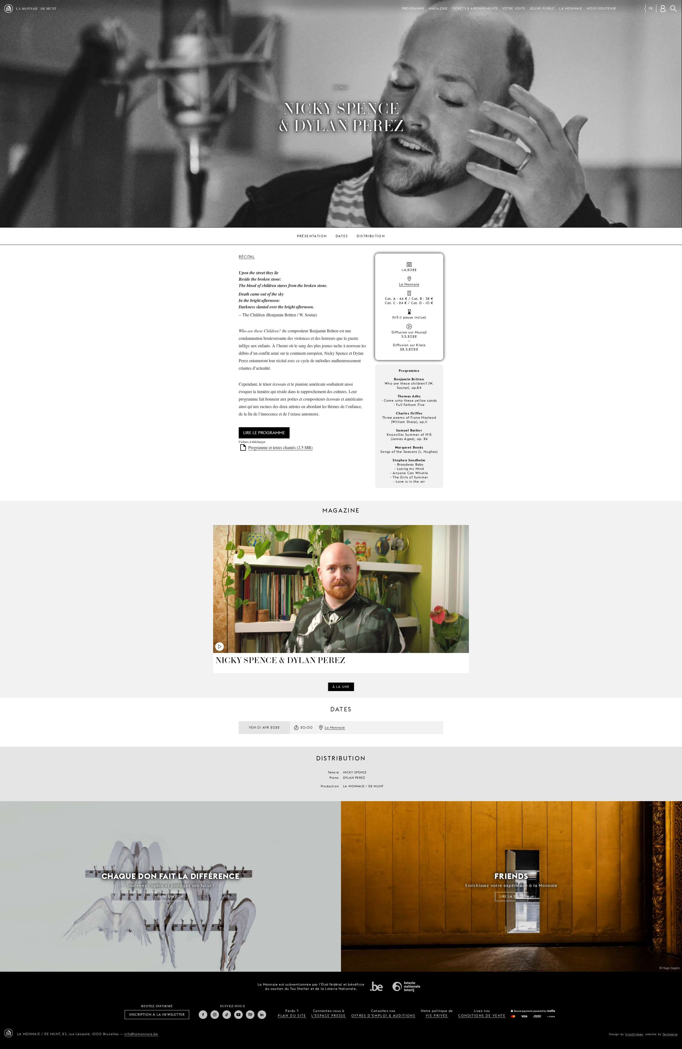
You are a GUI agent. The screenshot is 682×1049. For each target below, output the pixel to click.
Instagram (214, 1014)
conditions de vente (482, 1016)
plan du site (292, 1016)
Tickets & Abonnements (475, 8)
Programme (413, 8)
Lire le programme (264, 432)
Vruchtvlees (634, 1034)
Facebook (203, 1014)
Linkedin (262, 1014)
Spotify (250, 1014)
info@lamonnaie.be (141, 1034)
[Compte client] (663, 8)
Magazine (438, 8)
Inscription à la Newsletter (157, 1014)
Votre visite (513, 8)
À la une (341, 687)
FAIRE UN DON (170, 896)
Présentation (312, 236)
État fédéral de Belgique (376, 986)
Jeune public (542, 8)
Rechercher (673, 8)
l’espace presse (328, 1016)
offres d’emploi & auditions (383, 1016)
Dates (342, 236)
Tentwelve (670, 1034)
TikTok (226, 1014)
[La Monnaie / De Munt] (8, 1033)
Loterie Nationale (406, 986)
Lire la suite (512, 896)
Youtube (238, 1014)
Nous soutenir (601, 8)
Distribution (371, 236)
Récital (247, 257)
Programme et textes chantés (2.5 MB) (280, 447)
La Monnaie (570, 8)
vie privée (437, 1016)
